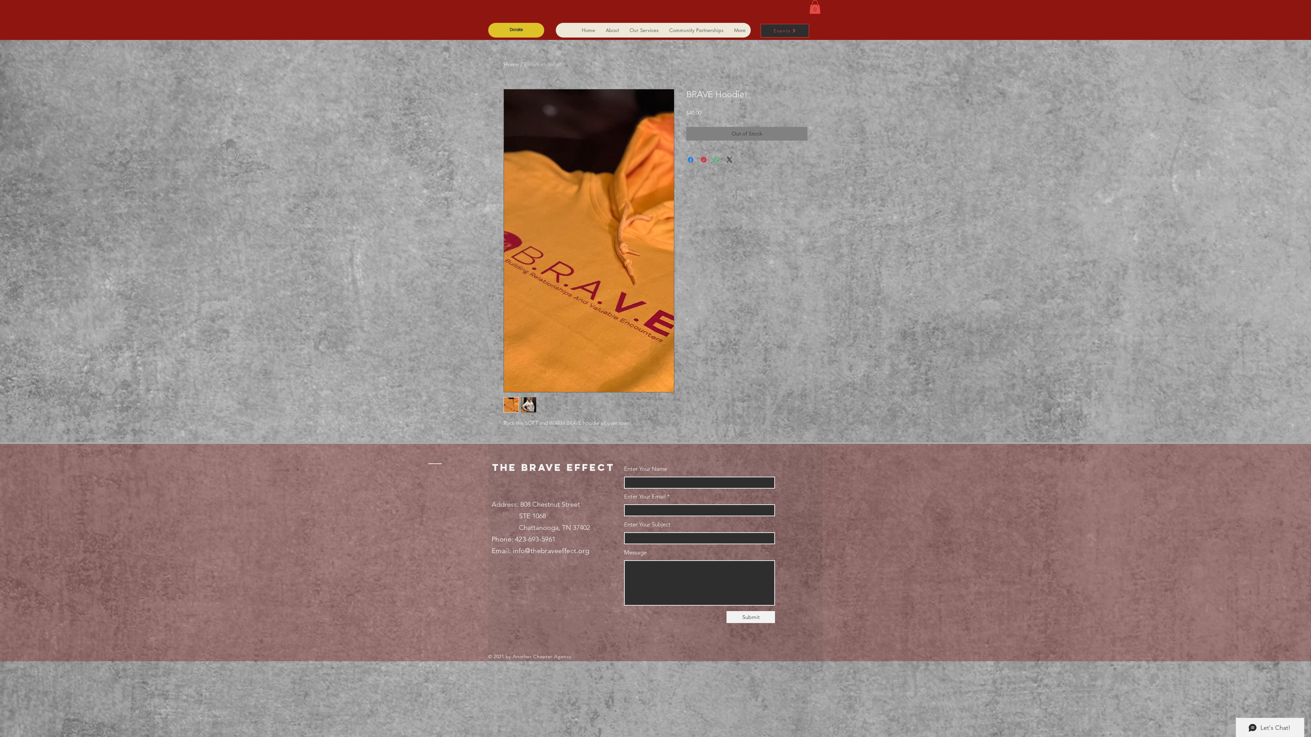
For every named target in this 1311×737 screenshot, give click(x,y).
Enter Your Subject (647, 525)
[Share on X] (729, 160)
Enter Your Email (645, 497)
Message (635, 552)
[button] (815, 7)
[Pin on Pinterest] (704, 160)
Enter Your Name (645, 469)
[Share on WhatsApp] (717, 160)
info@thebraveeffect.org (551, 551)
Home (511, 64)
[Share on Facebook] (691, 160)
